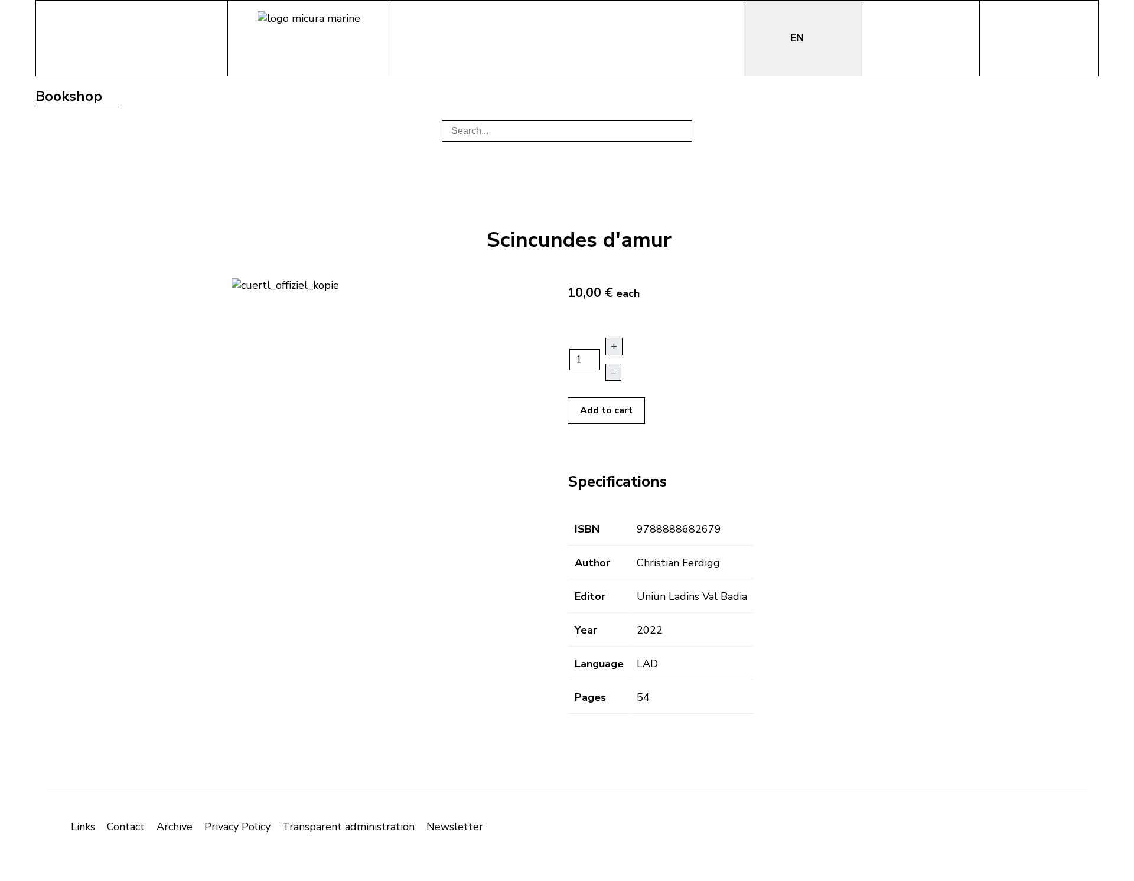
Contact (126, 827)
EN (798, 38)
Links (83, 827)
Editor (590, 596)
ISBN (587, 529)
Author (592, 563)
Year (586, 630)
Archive (175, 827)
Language (599, 664)
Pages (590, 697)
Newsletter (454, 827)
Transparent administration (348, 827)
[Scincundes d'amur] (285, 284)
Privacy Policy (237, 827)
